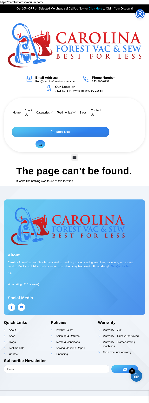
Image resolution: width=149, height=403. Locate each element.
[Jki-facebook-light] (11, 307)
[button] (74, 157)
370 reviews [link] (30, 284)
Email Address (46, 78)
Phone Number (103, 78)
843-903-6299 (100, 81)
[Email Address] (29, 79)
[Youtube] (21, 307)
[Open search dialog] (40, 144)
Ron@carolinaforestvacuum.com (55, 81)
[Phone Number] (86, 79)
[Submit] (124, 369)
